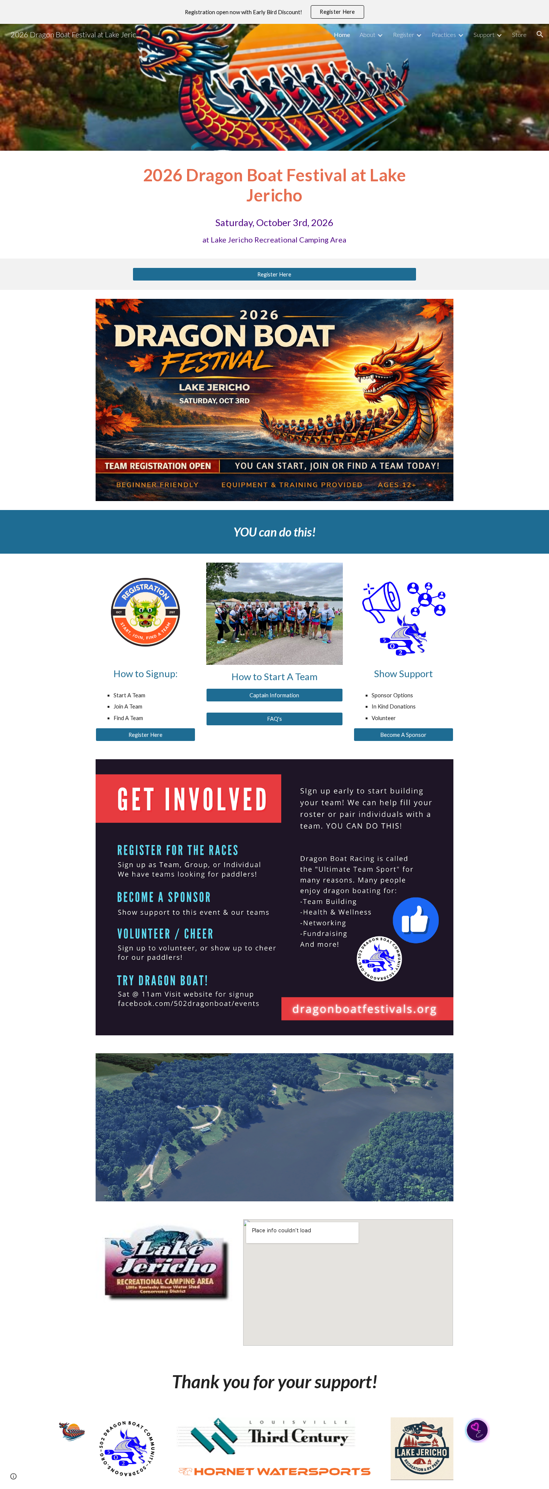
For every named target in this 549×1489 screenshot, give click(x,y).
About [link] (367, 34)
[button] (540, 34)
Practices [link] (444, 34)
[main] (274, 185)
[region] (274, 12)
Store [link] (519, 34)
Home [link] (342, 34)
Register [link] (403, 34)
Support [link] (484, 34)
